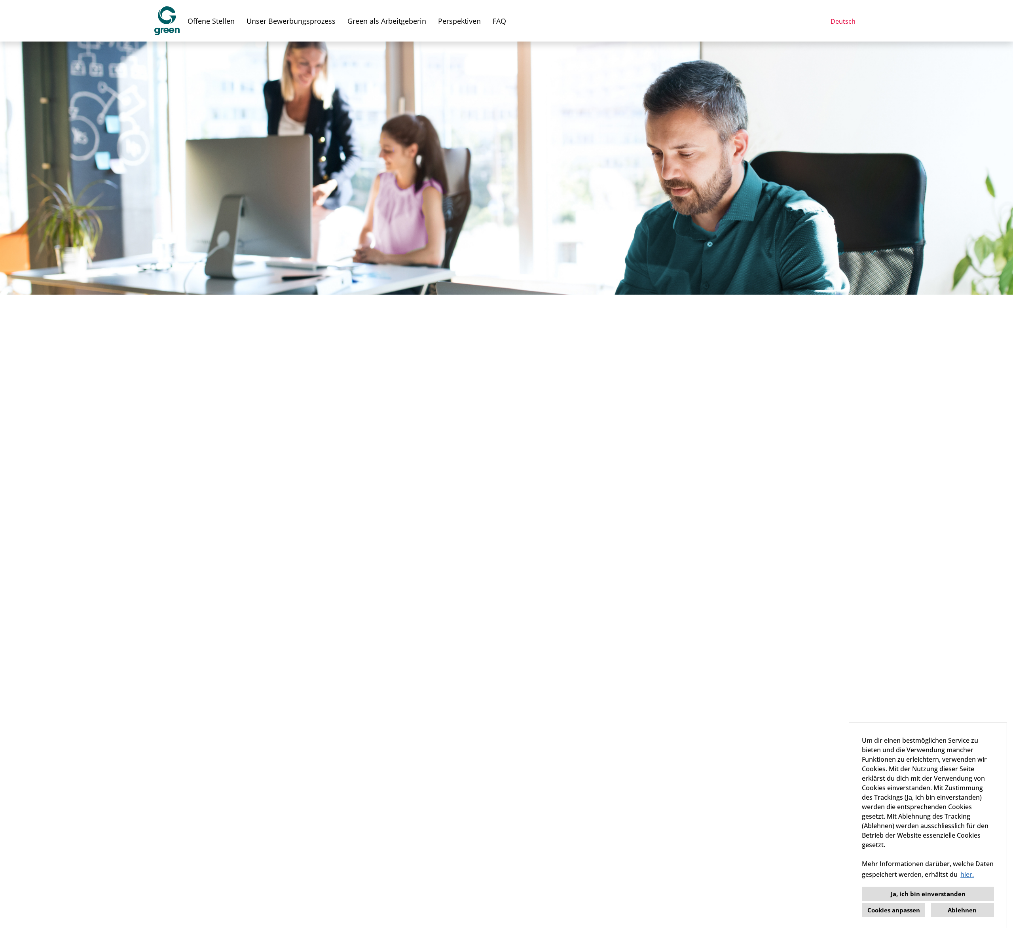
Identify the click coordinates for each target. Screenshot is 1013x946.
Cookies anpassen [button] (893, 910)
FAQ (499, 21)
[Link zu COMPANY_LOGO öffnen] (167, 21)
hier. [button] (967, 874)
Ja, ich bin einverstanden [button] (928, 894)
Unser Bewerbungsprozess (291, 21)
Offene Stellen (211, 21)
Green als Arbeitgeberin (386, 21)
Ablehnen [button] (962, 910)
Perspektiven (459, 21)
